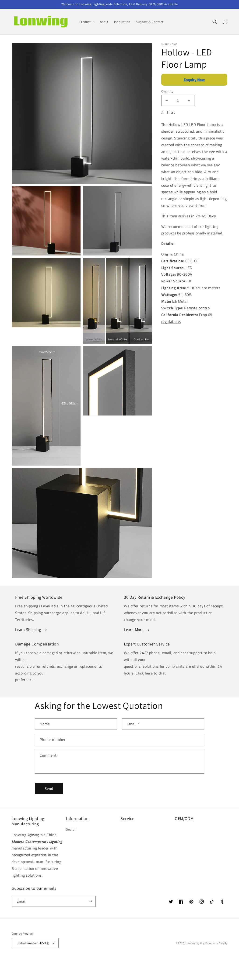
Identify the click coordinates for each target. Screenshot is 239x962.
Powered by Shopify (216, 943)
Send (49, 788)
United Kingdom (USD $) (33, 943)
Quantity (167, 91)
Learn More (134, 629)
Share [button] (171, 112)
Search (71, 829)
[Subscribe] (90, 901)
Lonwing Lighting (195, 943)
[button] (87, 22)
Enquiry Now (194, 79)
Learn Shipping (28, 629)
